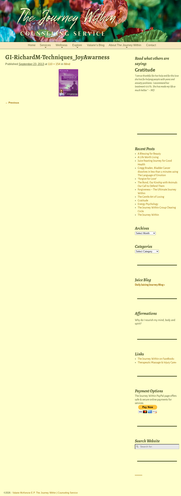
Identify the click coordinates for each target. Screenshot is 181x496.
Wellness (61, 45)
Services (45, 45)
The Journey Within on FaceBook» (156, 358)
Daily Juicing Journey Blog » (150, 284)
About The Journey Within (125, 45)
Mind (67, 64)
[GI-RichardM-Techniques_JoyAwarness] (68, 82)
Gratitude (143, 200)
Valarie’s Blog (95, 45)
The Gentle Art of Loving (151, 196)
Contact (151, 45)
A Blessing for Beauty (149, 153)
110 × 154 (54, 64)
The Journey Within (148, 214)
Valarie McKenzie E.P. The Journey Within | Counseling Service (45, 492)
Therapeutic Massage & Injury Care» (157, 362)
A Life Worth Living (148, 157)
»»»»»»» (138, 475)
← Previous (12, 102)
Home (32, 45)
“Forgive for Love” (147, 178)
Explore (77, 45)
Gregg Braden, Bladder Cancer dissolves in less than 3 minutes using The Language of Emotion (158, 172)
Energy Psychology (148, 204)
